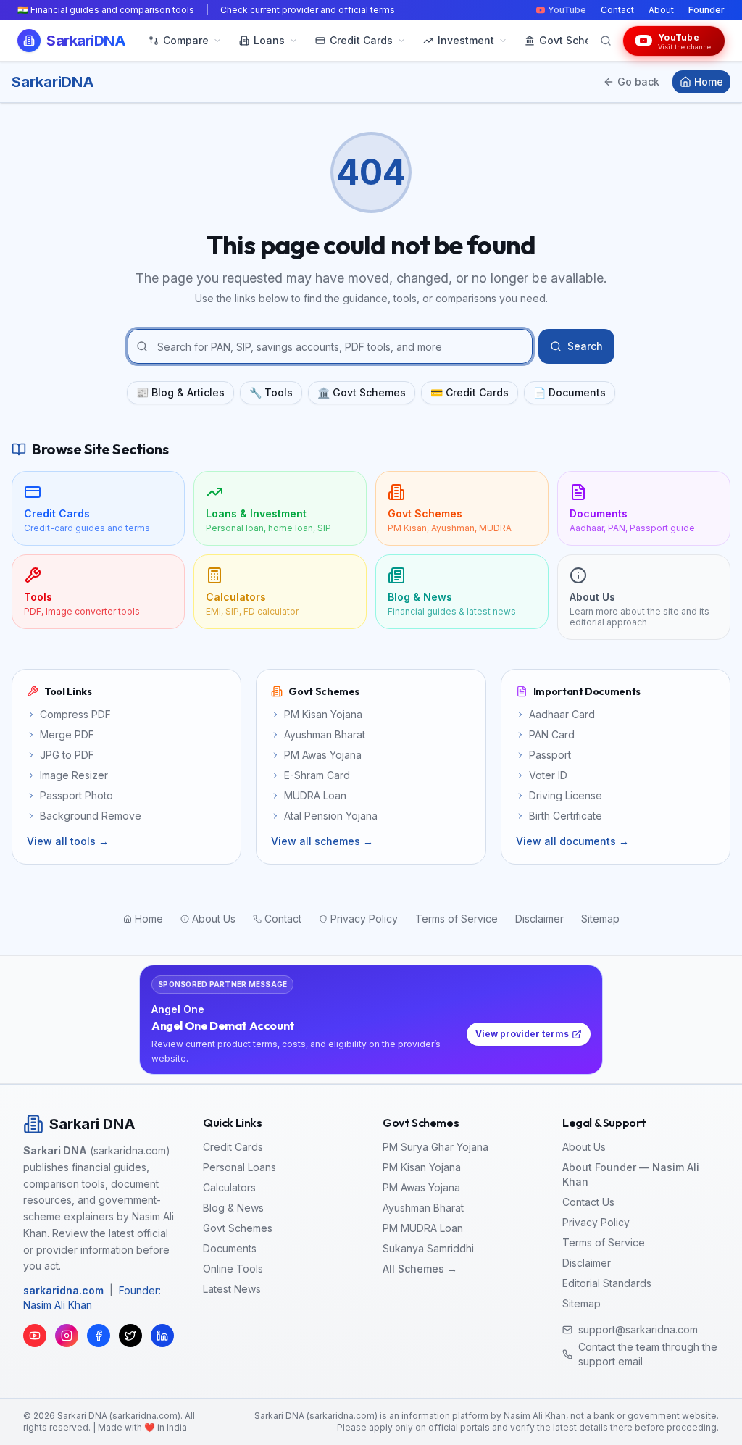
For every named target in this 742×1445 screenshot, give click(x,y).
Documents (230, 1248)
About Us (584, 1147)
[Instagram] (66, 1335)
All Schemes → (420, 1268)
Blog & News (233, 1208)
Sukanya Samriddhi (428, 1248)
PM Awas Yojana (421, 1187)
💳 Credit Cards (469, 392)
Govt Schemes (237, 1228)
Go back (638, 81)
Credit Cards (233, 1147)
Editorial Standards (606, 1283)
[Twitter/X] (130, 1335)
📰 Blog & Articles (180, 392)
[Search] (605, 40)
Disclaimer (586, 1263)
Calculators (229, 1187)
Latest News (232, 1289)
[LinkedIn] (162, 1335)
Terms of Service (603, 1242)
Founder (706, 9)
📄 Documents (569, 392)
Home (708, 81)
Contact (617, 9)
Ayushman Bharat (423, 1208)
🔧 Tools (271, 392)
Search (585, 346)
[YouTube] (34, 1335)
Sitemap (581, 1303)
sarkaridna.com (63, 1290)
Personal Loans (239, 1167)
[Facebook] (98, 1335)
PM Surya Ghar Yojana (435, 1147)
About (661, 9)
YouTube (567, 9)
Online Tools (233, 1268)
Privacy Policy (596, 1222)
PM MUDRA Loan (423, 1228)
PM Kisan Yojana (422, 1167)
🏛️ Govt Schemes (361, 392)
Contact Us (588, 1202)
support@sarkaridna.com (638, 1329)
